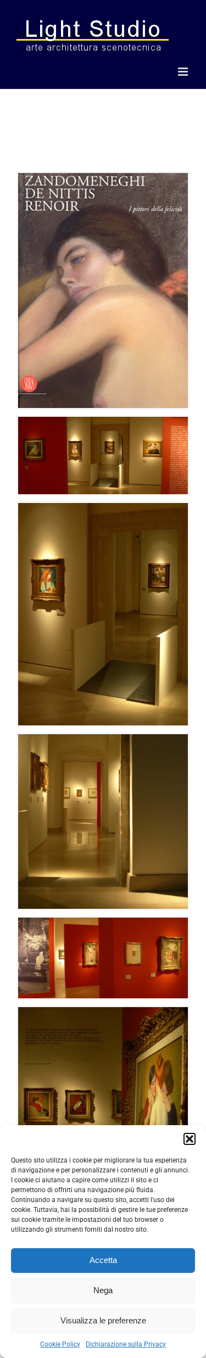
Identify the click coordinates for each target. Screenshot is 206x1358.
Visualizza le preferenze (103, 1320)
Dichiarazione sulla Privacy (126, 1344)
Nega (103, 1290)
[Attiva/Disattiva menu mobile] (184, 71)
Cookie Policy (60, 1344)
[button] (189, 1138)
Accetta (103, 1260)
